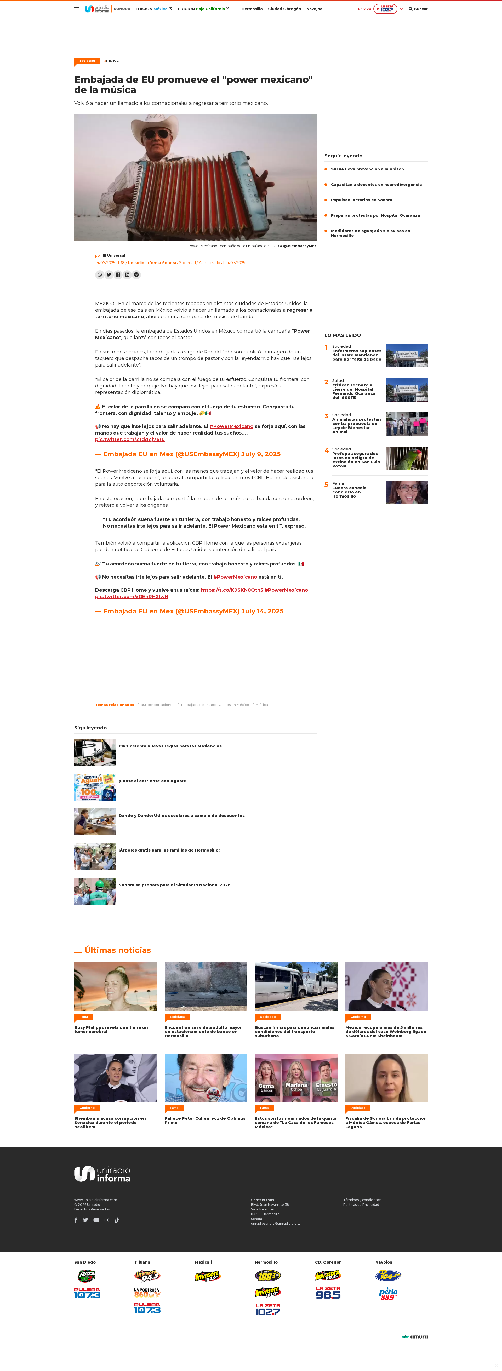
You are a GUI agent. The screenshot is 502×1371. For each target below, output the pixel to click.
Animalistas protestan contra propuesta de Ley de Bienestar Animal (356, 425)
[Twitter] (108, 274)
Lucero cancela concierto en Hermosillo (349, 492)
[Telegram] (136, 274)
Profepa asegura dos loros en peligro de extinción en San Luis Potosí (356, 460)
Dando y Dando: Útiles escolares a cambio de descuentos (182, 815)
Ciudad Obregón (284, 9)
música (262, 704)
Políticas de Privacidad (361, 1205)
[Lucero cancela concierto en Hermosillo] (407, 492)
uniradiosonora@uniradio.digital (276, 1223)
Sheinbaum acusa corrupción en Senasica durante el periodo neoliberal (110, 1122)
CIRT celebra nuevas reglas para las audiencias (170, 746)
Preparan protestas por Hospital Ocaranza (375, 215)
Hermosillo (252, 9)
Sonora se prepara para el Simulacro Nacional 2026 (175, 884)
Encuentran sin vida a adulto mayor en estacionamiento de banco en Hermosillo (203, 1031)
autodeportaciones (157, 704)
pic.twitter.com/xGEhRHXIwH (131, 596)
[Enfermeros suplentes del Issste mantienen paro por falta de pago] (407, 355)
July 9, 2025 (261, 454)
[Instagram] (107, 1220)
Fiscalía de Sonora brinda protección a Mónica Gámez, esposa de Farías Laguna (386, 1122)
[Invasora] (87, 1276)
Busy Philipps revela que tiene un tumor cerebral (111, 1029)
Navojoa (314, 9)
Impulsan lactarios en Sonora (361, 200)
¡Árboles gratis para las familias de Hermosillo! (169, 850)
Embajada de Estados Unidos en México (215, 704)
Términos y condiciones (362, 1200)
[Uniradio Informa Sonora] (107, 9)
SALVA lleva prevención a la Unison (367, 169)
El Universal (113, 255)
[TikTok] (117, 1220)
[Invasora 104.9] (208, 1276)
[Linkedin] (127, 274)
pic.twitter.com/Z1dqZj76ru (130, 439)
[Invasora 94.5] (147, 1276)
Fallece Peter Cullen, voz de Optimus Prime (205, 1120)
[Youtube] (96, 1220)
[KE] (388, 1275)
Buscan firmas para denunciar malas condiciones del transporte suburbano (294, 1031)
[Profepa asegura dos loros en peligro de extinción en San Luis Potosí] (407, 458)
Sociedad (87, 60)
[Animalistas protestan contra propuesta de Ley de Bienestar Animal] (407, 424)
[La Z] (268, 1309)
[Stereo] (268, 1275)
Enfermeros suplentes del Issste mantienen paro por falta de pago (356, 355)
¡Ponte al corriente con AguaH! (152, 780)
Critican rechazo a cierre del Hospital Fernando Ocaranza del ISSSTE (353, 391)
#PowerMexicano (231, 426)
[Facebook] (118, 274)
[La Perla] (388, 1294)
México (111, 60)
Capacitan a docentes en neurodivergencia (376, 184)
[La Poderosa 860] (147, 1293)
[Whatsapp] (99, 274)
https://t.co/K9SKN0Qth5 (232, 590)
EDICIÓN (152, 9)
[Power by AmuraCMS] (415, 1337)
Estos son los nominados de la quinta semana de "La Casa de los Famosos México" (295, 1122)
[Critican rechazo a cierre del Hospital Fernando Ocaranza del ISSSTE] (407, 390)
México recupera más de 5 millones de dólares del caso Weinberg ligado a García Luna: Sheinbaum (385, 1031)
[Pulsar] (87, 1293)
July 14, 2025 (262, 611)
